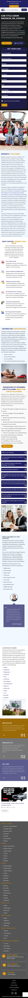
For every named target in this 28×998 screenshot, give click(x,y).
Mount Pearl (7, 946)
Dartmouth (6, 910)
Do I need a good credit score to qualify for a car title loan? (13, 457)
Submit (4, 105)
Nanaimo (6, 841)
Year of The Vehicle (6, 53)
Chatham (6, 898)
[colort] (4, 733)
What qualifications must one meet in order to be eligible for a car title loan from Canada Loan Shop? (14, 475)
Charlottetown (7, 933)
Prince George (7, 838)
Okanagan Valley (8, 828)
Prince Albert (7, 923)
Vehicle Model (4, 69)
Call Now (7, 446)
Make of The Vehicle (6, 58)
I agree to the (12, 101)
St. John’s (6, 943)
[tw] (16, 993)
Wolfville (6, 695)
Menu (24, 9)
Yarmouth (6, 697)
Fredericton (6, 890)
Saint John (6, 888)
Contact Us (14, 6)
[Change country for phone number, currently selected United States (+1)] (3, 92)
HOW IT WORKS (6, 43)
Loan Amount (4, 95)
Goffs (5, 676)
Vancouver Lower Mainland (10, 826)
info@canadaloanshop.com (14, 1)
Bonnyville (6, 880)
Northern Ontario (8, 848)
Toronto (6, 853)
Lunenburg (6, 679)
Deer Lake (6, 951)
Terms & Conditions (14, 987)
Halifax (5, 667)
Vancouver (6, 833)
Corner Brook (7, 948)
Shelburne (6, 686)
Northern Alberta (8, 866)
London (5, 858)
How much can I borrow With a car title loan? (13, 489)
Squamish (6, 836)
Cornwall (6, 935)
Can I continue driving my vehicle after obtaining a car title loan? (11, 464)
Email (3, 84)
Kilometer (3, 63)
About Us (14, 982)
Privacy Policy (14, 985)
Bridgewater (7, 672)
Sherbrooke (6, 688)
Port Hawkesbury (16, 191)
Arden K (5, 807)
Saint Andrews (7, 893)
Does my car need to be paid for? (10, 469)
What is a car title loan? (8, 452)
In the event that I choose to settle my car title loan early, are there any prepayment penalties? (14, 482)
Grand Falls (6, 900)
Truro (5, 693)
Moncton (6, 885)
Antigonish (23, 191)
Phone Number (5, 90)
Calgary (5, 873)
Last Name (4, 79)
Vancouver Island (8, 831)
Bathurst (6, 895)
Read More (5, 810)
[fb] (12, 993)
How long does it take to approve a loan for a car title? (13, 501)
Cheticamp (6, 674)
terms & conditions (15, 101)
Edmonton (6, 875)
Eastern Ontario (7, 851)
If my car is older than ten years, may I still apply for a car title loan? (14, 495)
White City (6, 925)
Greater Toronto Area (9, 846)
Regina (5, 918)
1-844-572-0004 (14, 3)
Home (14, 980)
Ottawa (5, 855)
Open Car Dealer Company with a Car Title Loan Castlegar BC (12, 804)
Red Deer (6, 878)
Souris (5, 938)
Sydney (10, 191)
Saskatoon (6, 920)
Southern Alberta (8, 870)
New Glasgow (4, 192)
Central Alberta (7, 868)
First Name (4, 74)
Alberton (6, 930)
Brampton (6, 860)
